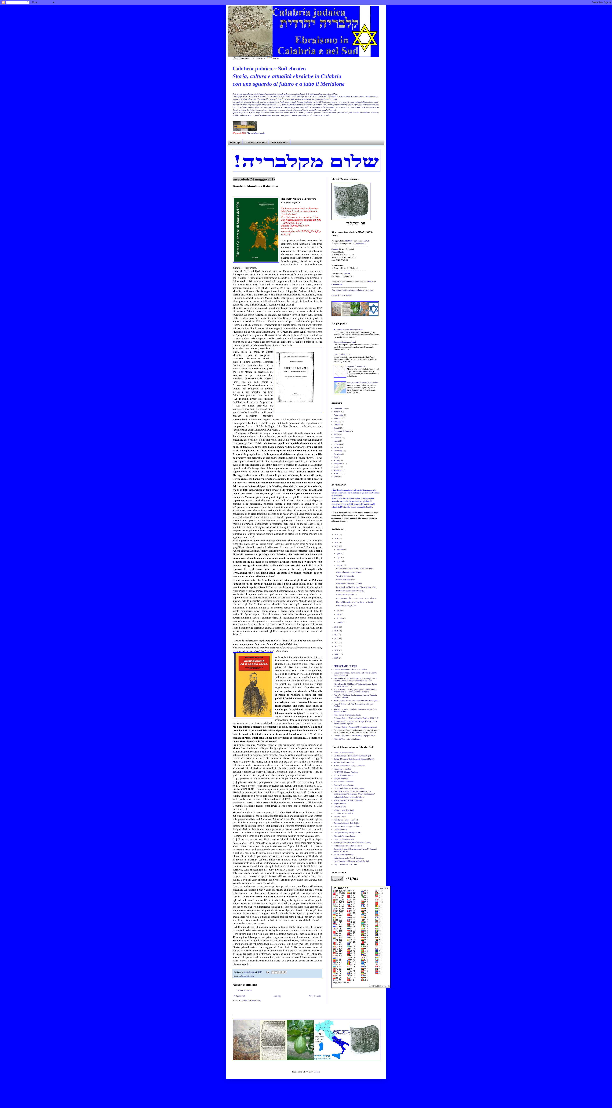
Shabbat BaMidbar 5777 (345, 579)
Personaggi (245, 976)
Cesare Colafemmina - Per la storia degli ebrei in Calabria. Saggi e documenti (355, 673)
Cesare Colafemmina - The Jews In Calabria (350, 669)
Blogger (317, 1071)
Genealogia (338, 437)
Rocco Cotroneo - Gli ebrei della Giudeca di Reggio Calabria (353, 704)
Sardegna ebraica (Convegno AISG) (347, 832)
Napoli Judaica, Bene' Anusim (345, 864)
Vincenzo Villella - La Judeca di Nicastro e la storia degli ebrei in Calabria (355, 710)
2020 (336, 534)
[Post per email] (268, 972)
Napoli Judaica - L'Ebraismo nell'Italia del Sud (351, 861)
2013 (336, 638)
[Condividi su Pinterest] (285, 972)
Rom (336, 457)
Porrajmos (338, 454)
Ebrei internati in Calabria (343, 813)
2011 (336, 646)
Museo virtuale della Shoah (344, 810)
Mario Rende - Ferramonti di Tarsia (347, 714)
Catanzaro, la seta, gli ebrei (346, 605)
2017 (336, 546)
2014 (336, 634)
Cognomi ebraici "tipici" (343, 354)
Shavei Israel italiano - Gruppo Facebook (349, 765)
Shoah (336, 460)
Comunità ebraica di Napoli (344, 752)
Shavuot (346, 273)
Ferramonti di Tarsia (341, 431)
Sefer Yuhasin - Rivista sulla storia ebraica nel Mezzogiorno (356, 700)
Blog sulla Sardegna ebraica (344, 836)
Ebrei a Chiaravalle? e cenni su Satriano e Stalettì (354, 602)
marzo (339, 614)
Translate (275, 58)
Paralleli (337, 447)
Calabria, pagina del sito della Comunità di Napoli (352, 755)
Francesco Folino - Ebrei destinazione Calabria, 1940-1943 (356, 718)
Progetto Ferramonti (341, 778)
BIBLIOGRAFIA (279, 142)
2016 (336, 627)
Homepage (235, 142)
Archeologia (338, 415)
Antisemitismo (339, 408)
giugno (339, 561)
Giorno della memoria (256, 133)
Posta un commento (244, 990)
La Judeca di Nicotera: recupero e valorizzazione (354, 568)
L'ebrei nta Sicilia (340, 829)
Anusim (337, 411)
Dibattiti (337, 424)
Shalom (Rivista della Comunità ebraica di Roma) (352, 842)
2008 (336, 654)
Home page (277, 995)
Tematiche (337, 470)
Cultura (336, 421)
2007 (336, 658)
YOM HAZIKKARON (256, 142)
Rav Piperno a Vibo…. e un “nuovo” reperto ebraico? (356, 598)
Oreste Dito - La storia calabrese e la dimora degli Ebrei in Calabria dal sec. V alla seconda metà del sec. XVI (355, 679)
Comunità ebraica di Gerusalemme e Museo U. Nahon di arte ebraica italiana (355, 850)
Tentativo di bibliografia (345, 576)
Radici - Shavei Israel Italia (344, 762)
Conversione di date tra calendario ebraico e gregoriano (352, 290)
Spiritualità (338, 463)
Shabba (335, 249)
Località (337, 444)
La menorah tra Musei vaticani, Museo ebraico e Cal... (356, 587)
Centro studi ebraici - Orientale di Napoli (349, 788)
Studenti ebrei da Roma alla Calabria (350, 590)
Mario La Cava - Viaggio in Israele (347, 738)
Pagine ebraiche (340, 803)
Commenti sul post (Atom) (251, 1000)
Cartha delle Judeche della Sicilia (346, 823)
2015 (336, 630)
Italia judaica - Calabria (342, 768)
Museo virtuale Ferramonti (344, 781)
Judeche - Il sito (340, 816)
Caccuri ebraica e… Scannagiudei (348, 572)
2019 (336, 538)
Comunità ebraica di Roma (344, 839)
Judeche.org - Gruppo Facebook (346, 819)
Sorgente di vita (340, 806)
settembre (340, 549)
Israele (336, 440)
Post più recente (239, 995)
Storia (252, 976)
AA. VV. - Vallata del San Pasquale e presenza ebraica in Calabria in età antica (355, 696)
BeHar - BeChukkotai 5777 (346, 594)
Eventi (336, 428)
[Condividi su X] (279, 972)
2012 (336, 642)
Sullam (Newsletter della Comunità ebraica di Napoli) (354, 759)
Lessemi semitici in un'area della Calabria (362, 382)
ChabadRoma (360, 243)
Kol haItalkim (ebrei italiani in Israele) (348, 845)
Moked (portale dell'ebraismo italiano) (348, 800)
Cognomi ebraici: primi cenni (345, 342)
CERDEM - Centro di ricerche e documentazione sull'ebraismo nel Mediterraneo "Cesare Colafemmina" (354, 792)
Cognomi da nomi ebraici (356, 366)
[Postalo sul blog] (276, 972)
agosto (339, 553)
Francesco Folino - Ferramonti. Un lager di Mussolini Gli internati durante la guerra (355, 722)
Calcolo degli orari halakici (342, 295)
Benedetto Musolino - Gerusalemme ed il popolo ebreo (354, 735)
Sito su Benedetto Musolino (344, 775)
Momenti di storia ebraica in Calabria (349, 329)
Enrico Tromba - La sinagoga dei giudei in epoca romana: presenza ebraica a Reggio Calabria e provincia (355, 690)
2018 (336, 542)
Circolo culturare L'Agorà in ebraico (347, 826)
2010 (336, 650)
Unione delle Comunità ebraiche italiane (349, 797)
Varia (336, 476)
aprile (339, 610)
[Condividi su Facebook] (282, 972)
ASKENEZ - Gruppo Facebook (346, 772)
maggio (340, 565)
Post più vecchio (315, 995)
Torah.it (366, 240)
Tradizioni (337, 473)
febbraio (340, 618)
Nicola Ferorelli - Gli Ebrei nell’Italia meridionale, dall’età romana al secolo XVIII (355, 685)
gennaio (340, 622)
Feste (336, 434)
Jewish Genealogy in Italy (343, 854)
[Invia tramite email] (273, 972)
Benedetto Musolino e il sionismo (349, 583)
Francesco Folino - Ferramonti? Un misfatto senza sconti (355, 727)
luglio (339, 557)
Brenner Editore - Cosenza (344, 785)
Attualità (337, 418)
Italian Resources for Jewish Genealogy (349, 857)
